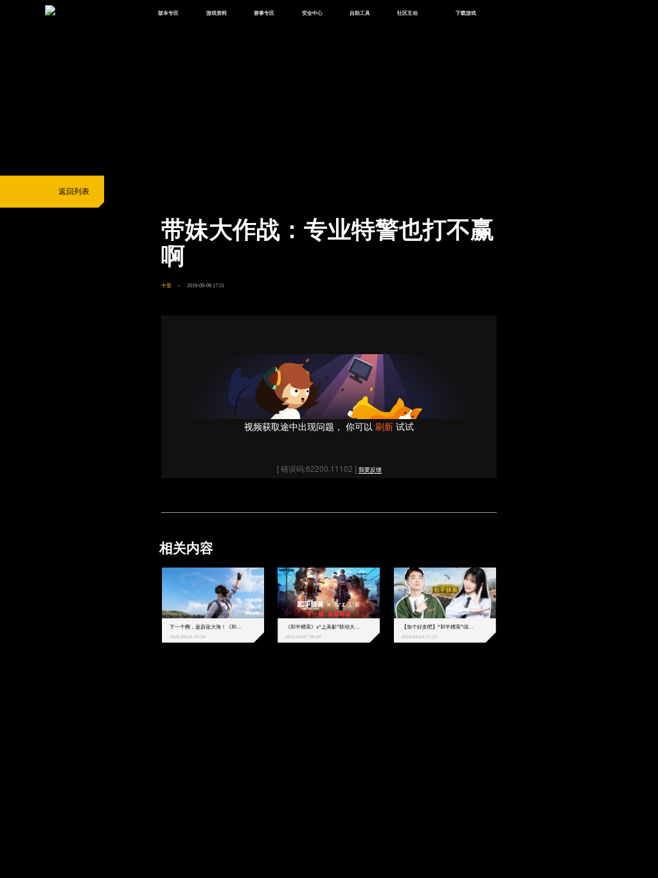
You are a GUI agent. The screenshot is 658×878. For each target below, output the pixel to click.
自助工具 (360, 13)
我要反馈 (370, 470)
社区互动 (407, 13)
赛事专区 (264, 13)
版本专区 (168, 13)
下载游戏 (466, 13)
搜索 (512, 14)
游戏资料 (216, 13)
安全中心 (312, 13)
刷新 (384, 426)
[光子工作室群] (152, 706)
